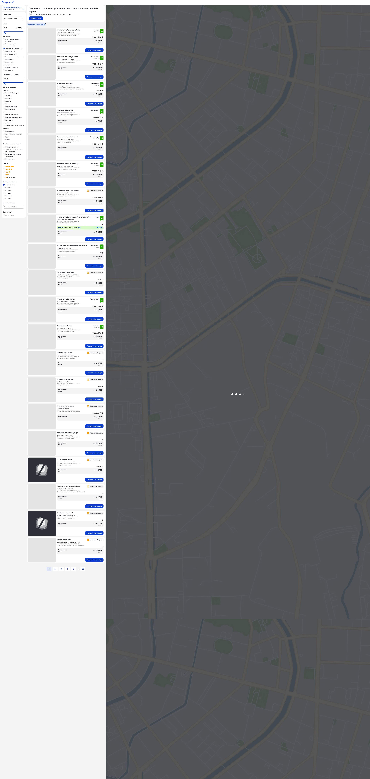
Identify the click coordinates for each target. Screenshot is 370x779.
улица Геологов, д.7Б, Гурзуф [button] (64, 193)
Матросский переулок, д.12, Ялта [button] (66, 112)
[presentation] (13, 18)
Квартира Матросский (65, 110)
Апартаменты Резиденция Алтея (68, 30)
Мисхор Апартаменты (64, 352)
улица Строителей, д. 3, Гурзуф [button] (65, 59)
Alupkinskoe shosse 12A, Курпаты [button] (66, 301)
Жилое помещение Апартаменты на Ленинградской (73, 246)
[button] (14, 8)
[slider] (5, 32)
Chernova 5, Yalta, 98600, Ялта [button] (65, 488)
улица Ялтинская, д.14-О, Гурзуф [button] (65, 166)
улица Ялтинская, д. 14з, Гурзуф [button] (65, 32)
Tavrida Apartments (64, 540)
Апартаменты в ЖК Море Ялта (68, 190)
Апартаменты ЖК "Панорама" (67, 137)
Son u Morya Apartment (65, 459)
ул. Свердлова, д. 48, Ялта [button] (64, 381)
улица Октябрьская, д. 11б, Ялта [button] (65, 219)
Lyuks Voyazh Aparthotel (65, 272)
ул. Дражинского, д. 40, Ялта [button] (64, 328)
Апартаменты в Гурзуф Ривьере (68, 164)
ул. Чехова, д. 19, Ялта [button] (63, 408)
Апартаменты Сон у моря (66, 299)
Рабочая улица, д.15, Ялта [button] (64, 248)
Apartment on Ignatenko (65, 513)
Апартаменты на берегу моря (67, 433)
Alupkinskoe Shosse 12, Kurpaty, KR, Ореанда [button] (69, 462)
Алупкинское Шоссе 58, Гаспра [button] (65, 355)
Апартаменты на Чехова (65, 406)
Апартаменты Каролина (65, 379)
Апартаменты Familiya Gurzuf (67, 57)
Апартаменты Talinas (64, 326)
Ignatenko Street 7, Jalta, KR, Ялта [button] (66, 515)
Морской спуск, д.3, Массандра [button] (65, 139)
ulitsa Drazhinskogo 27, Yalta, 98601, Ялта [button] (68, 275)
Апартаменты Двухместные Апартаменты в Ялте (74, 217)
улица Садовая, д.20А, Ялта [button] (64, 86)
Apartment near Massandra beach (68, 486)
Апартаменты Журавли (65, 83)
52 (83, 569)
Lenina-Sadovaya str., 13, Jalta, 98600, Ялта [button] (68, 542)
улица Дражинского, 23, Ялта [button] (65, 435)
